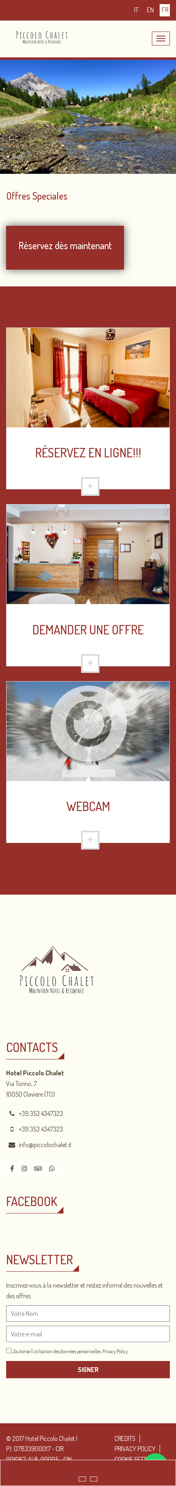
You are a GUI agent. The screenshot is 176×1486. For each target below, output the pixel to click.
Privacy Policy (115, 1351)
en (150, 10)
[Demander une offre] (88, 554)
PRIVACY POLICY (135, 1449)
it (136, 10)
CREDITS (125, 1438)
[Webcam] (88, 730)
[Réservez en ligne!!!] (88, 377)
